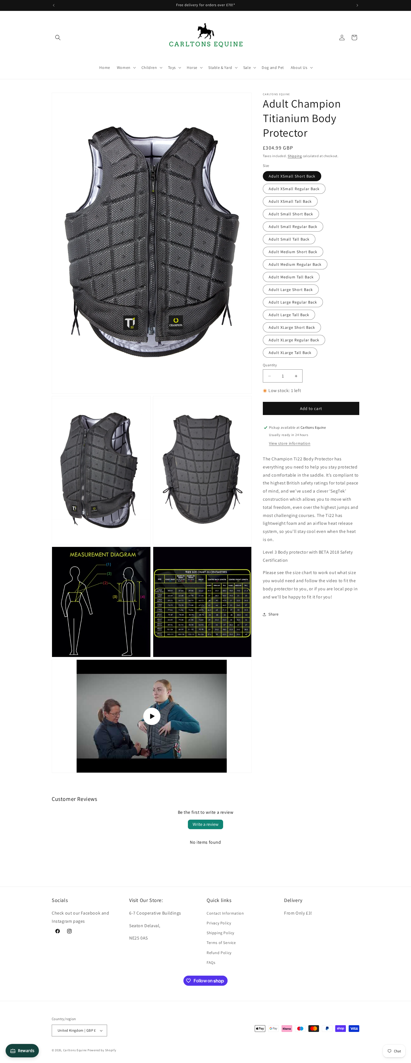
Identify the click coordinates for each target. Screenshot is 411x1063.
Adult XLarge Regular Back (294, 339)
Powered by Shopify (102, 1050)
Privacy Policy (219, 923)
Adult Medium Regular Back (295, 264)
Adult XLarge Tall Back (290, 352)
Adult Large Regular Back (293, 302)
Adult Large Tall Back (289, 314)
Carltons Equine (75, 1050)
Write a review (205, 824)
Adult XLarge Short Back (292, 327)
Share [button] (273, 614)
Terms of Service (221, 942)
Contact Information (225, 912)
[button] (58, 37)
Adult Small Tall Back (289, 239)
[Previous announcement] (54, 5)
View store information (289, 443)
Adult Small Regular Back (293, 226)
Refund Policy (219, 952)
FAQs (211, 962)
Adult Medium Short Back (293, 251)
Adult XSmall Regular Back (294, 188)
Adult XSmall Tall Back (290, 201)
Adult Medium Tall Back (291, 276)
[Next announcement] (357, 5)
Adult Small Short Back (291, 213)
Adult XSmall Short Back (292, 176)
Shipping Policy (220, 932)
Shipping (295, 156)
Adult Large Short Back (291, 289)
